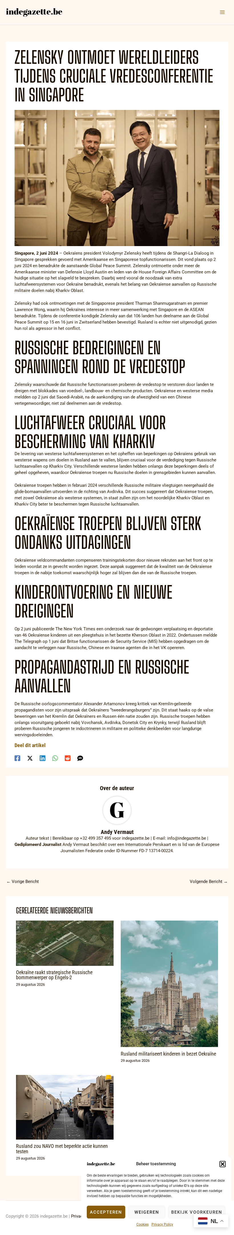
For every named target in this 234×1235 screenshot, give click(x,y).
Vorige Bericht (22, 881)
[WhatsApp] (55, 758)
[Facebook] (17, 758)
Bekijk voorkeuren (196, 1212)
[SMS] (80, 758)
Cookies (142, 1224)
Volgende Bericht (209, 881)
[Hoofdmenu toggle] (222, 12)
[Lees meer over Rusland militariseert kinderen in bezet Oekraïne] (169, 983)
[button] (222, 1164)
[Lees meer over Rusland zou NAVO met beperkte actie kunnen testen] (64, 1106)
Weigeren (146, 1212)
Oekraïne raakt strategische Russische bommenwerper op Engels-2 (54, 974)
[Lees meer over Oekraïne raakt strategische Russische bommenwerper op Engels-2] (64, 942)
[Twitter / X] (30, 758)
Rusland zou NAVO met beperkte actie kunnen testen (62, 1148)
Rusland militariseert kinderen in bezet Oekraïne (168, 1054)
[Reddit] (67, 758)
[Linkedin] (42, 758)
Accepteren (106, 1212)
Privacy (78, 1216)
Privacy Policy (162, 1224)
